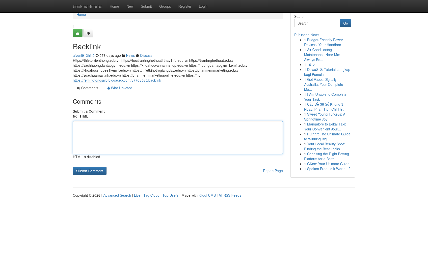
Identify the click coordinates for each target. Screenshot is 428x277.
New (130, 6)
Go (345, 23)
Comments (89, 87)
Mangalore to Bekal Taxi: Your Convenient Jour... (325, 126)
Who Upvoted (121, 87)
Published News (306, 34)
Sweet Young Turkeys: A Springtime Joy (324, 117)
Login (203, 6)
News (130, 55)
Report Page (273, 170)
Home (114, 6)
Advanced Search (117, 195)
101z (311, 64)
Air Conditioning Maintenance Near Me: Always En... (322, 54)
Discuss (146, 55)
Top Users (170, 195)
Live (137, 195)
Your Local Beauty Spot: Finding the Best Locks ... (324, 146)
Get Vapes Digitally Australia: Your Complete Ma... (323, 84)
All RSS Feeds (230, 195)
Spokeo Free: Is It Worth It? (328, 168)
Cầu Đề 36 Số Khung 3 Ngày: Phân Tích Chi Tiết (324, 107)
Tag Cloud (151, 195)
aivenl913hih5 (84, 55)
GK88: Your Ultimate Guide (328, 163)
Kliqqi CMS (207, 195)
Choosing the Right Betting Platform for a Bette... (326, 156)
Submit (146, 6)
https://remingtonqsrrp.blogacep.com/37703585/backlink (117, 80)
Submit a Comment (89, 111)
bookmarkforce (87, 6)
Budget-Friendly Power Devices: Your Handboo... (324, 42)
